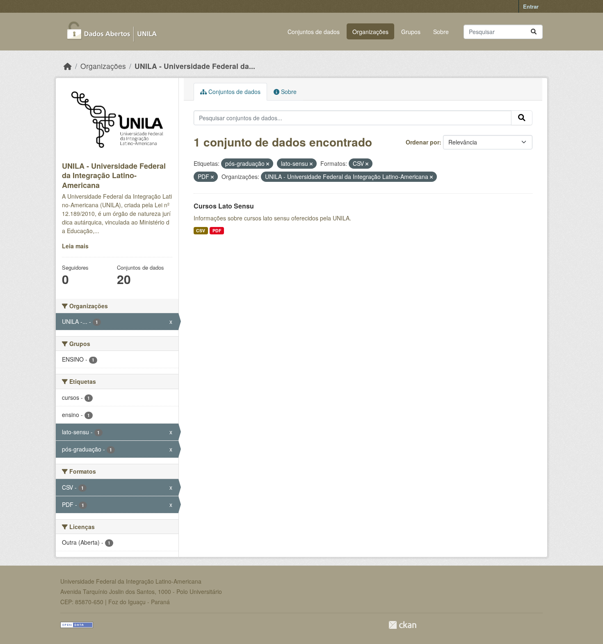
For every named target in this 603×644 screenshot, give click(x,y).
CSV (200, 230)
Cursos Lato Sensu (224, 206)
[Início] (68, 66)
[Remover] (267, 163)
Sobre (441, 32)
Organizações (370, 32)
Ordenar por (422, 142)
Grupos (410, 32)
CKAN (402, 625)
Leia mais (75, 246)
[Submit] (533, 32)
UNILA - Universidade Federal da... (195, 66)
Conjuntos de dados (314, 32)
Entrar (531, 6)
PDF (216, 230)
